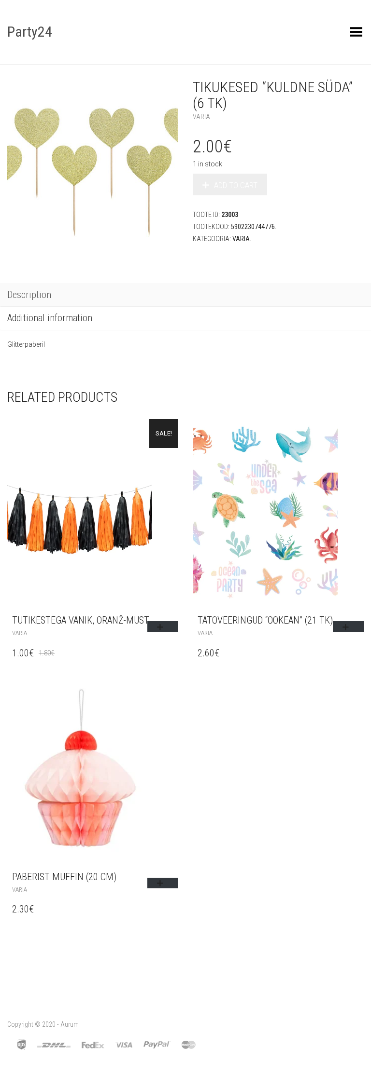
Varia (201, 117)
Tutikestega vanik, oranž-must (80, 620)
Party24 (29, 31)
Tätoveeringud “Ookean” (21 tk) (265, 620)
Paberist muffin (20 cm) (64, 877)
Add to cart (235, 185)
